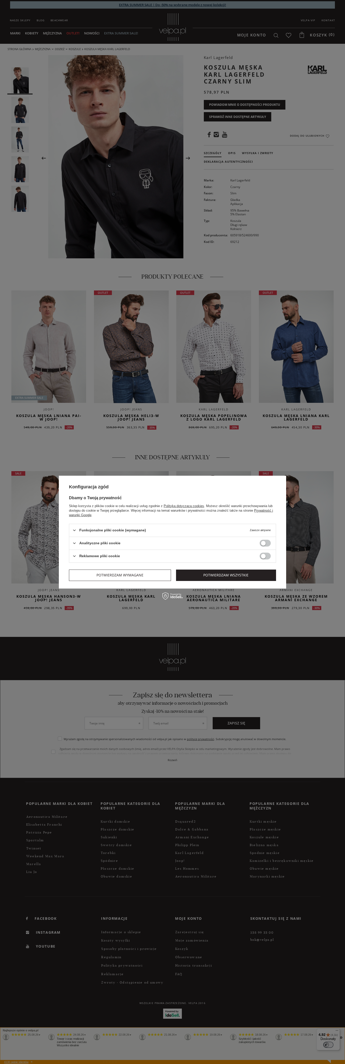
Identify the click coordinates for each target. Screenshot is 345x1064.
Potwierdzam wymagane (119, 575)
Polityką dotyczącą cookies (184, 506)
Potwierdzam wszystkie (226, 575)
